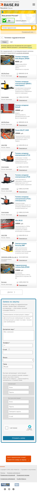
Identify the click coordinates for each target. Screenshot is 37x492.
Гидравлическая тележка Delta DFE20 (22, 266)
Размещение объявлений (7, 475)
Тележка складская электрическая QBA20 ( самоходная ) (23, 83)
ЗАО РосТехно (5, 73)
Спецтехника (5, 97)
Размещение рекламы (23, 475)
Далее (10, 292)
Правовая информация (13, 473)
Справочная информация (7, 479)
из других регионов (22, 53)
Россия (30, 47)
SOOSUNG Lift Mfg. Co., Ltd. (8, 257)
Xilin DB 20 (18, 220)
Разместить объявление (12, 12)
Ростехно (4, 282)
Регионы (2, 473)
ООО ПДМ (4, 145)
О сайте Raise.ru (21, 479)
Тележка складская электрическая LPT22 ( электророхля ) (23, 198)
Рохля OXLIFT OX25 (22, 130)
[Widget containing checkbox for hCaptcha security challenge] (18, 428)
